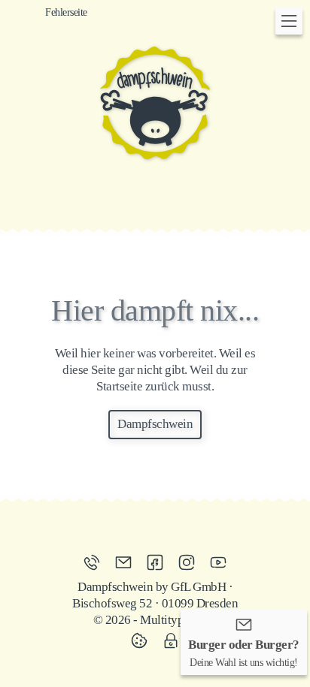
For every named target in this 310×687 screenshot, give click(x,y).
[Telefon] (95, 562)
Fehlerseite (66, 12)
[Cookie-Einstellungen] (143, 640)
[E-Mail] (127, 562)
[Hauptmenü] (288, 21)
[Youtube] (218, 562)
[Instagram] (190, 562)
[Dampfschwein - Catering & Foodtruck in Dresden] (155, 103)
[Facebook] (159, 562)
